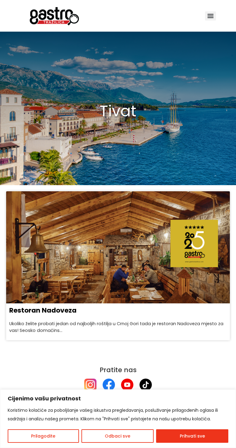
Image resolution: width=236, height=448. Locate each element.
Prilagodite (43, 436)
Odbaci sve (117, 436)
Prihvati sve (192, 436)
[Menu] (210, 16)
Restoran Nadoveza (43, 310)
